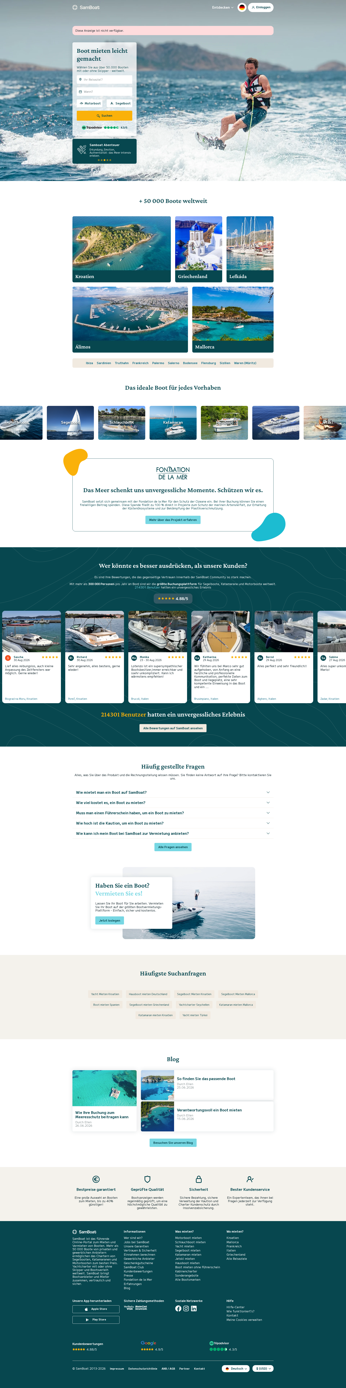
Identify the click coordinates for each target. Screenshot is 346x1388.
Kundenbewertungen (138, 1271)
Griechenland (236, 1254)
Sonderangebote (186, 1275)
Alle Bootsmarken (187, 1279)
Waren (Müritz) (245, 363)
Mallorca (233, 1242)
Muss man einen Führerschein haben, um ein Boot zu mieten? (130, 812)
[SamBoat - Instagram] (186, 1308)
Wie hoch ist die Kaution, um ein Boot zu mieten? (120, 823)
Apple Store (99, 1309)
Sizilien (225, 363)
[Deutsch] (242, 7)
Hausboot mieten (187, 1263)
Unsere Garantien (136, 1246)
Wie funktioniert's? (240, 1311)
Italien (231, 1250)
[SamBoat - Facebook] (178, 1308)
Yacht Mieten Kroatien (105, 994)
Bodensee (190, 363)
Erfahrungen (133, 1284)
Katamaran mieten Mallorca (236, 1004)
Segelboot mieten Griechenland (149, 1004)
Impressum (117, 1368)
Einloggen (263, 7)
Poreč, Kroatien (77, 698)
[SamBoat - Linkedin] (194, 1308)
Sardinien (104, 363)
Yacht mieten (184, 1246)
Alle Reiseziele (237, 1258)
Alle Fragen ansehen (173, 847)
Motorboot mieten (188, 1237)
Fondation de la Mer (138, 1279)
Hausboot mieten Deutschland (148, 994)
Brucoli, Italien (140, 698)
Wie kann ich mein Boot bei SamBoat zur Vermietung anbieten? (132, 833)
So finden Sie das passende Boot (206, 1078)
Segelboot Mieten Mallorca (238, 994)
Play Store (99, 1319)
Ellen (88, 1122)
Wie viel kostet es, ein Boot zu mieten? (110, 802)
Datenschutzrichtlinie (142, 1368)
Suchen (106, 115)
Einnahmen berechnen (139, 1254)
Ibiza (89, 363)
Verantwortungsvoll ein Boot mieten (209, 1109)
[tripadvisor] (219, 1343)
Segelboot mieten (187, 1250)
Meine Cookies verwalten (244, 1319)
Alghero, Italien (266, 698)
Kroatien (233, 1237)
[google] (148, 1343)
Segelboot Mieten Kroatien (194, 994)
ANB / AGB (168, 1368)
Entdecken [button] (221, 7)
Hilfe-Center (236, 1307)
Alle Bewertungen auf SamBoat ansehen (173, 728)
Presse (128, 1275)
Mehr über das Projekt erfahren (173, 520)
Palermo (158, 363)
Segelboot (123, 103)
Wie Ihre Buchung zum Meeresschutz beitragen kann (101, 1114)
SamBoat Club (134, 1267)
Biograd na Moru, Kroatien (21, 698)
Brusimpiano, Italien (206, 698)
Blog (127, 1288)
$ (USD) (261, 1368)
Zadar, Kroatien (329, 698)
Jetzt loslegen (109, 920)
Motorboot (93, 103)
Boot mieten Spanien (106, 1004)
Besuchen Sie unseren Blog (173, 1142)
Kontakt (232, 1315)
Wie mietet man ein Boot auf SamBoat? (111, 792)
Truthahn (122, 363)
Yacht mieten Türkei (195, 1015)
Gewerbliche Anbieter (139, 1258)
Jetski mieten (185, 1258)
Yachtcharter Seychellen (194, 1004)
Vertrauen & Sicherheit (140, 1250)
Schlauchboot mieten (190, 1242)
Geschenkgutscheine (138, 1263)
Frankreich (140, 363)
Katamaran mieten (188, 1254)
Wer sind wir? (133, 1237)
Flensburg (208, 363)
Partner (184, 1368)
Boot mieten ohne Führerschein (197, 1267)
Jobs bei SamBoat (136, 1242)
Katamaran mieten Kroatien (156, 1015)
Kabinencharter (186, 1271)
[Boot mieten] (85, 7)
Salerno (173, 363)
